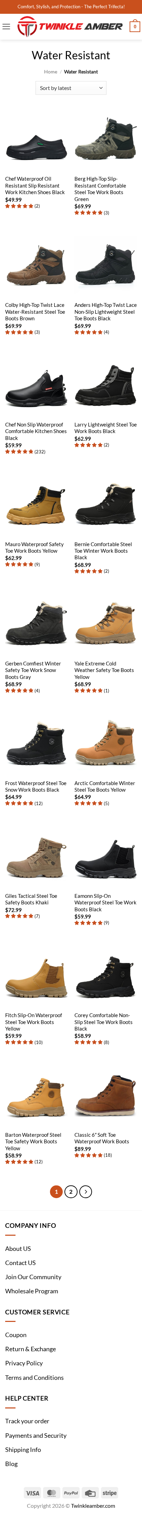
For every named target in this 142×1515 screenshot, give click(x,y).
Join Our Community (33, 1277)
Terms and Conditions (34, 1377)
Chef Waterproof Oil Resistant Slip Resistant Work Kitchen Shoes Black (35, 185)
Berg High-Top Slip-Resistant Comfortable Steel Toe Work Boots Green (100, 188)
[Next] (85, 1191)
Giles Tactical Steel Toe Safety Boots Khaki (31, 899)
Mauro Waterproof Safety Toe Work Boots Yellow (34, 547)
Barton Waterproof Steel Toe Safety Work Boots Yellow (33, 1141)
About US (18, 1248)
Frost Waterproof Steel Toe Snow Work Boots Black (36, 786)
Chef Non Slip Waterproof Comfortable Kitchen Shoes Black (36, 431)
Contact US (20, 1262)
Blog (11, 1463)
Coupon (16, 1334)
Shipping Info (23, 1449)
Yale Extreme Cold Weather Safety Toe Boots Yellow (104, 670)
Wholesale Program (31, 1291)
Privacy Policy (24, 1363)
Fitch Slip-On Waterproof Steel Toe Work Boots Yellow (33, 1022)
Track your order (27, 1421)
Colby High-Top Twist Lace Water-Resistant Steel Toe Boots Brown (35, 311)
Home (50, 71)
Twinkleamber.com (93, 1505)
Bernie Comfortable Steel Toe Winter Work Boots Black (103, 551)
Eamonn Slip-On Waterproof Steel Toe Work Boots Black (105, 902)
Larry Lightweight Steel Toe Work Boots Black (105, 427)
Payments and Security (36, 1435)
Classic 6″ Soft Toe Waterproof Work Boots (101, 1138)
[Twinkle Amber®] (70, 27)
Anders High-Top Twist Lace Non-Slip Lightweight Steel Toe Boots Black (105, 311)
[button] (6, 27)
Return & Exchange (30, 1349)
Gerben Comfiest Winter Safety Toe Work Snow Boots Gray (33, 670)
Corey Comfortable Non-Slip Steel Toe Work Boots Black (103, 1022)
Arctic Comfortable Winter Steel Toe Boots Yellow (104, 786)
